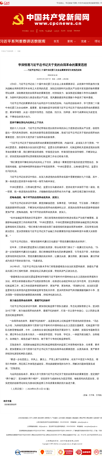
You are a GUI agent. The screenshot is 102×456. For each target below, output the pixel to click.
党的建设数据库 (10, 404)
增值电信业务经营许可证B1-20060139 (59, 431)
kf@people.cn (43, 426)
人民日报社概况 (23, 418)
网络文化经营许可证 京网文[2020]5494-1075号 (47, 435)
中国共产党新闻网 (7, 51)
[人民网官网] (4, 4)
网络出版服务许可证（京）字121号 (74, 435)
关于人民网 (33, 418)
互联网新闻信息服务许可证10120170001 (32, 431)
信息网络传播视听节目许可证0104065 (18, 435)
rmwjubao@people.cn (90, 426)
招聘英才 (48, 418)
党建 (83, 41)
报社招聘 (41, 418)
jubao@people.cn (83, 422)
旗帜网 (79, 3)
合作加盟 (62, 418)
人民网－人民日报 (62, 79)
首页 (56, 41)
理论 (97, 41)
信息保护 (97, 418)
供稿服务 (69, 418)
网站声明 (83, 418)
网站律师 (90, 418)
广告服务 (55, 418)
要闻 (70, 41)
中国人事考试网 (89, 3)
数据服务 (76, 418)
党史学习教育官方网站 (67, 3)
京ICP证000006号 (92, 435)
